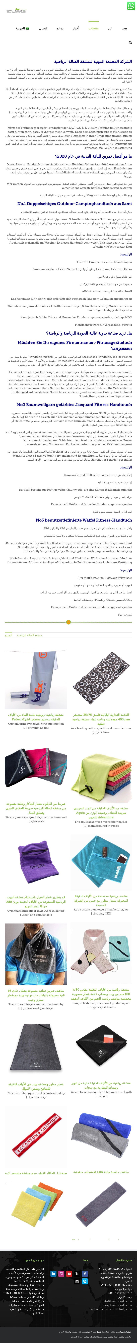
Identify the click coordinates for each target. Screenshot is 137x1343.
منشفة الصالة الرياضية (80, 1337)
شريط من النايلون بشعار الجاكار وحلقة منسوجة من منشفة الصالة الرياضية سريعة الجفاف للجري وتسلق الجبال (36, 808)
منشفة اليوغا (118, 1337)
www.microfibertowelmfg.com (111, 1309)
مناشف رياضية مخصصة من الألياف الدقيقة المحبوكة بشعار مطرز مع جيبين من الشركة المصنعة (101, 900)
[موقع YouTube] (69, 1274)
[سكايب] (85, 1281)
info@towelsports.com (117, 1301)
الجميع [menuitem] (8, 635)
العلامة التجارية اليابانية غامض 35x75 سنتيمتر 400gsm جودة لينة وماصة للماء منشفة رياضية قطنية (101, 719)
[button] (130, 42)
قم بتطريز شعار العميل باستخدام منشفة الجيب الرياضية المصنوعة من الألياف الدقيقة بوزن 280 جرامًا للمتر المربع (36, 902)
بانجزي (61, 1332)
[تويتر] (77, 1274)
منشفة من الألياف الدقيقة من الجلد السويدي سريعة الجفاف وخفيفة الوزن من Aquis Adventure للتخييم (101, 813)
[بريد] (77, 1281)
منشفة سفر (108, 1337)
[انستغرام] (61, 1274)
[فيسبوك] (85, 1274)
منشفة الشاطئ (96, 1337)
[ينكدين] (53, 1274)
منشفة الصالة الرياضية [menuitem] (29, 635)
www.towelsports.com (117, 1305)
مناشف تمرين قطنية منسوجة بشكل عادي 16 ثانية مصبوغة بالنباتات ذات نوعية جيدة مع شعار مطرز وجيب (36, 995)
